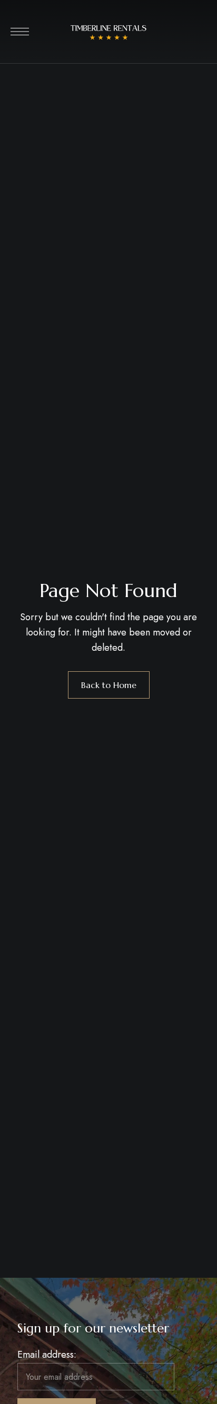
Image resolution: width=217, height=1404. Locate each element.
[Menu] (20, 31)
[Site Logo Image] (109, 34)
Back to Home (108, 685)
